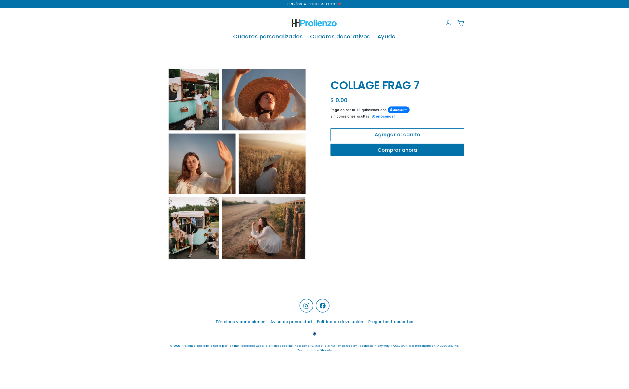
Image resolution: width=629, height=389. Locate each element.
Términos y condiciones (240, 322)
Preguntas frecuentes (391, 322)
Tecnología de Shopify (314, 350)
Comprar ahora (397, 150)
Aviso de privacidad (291, 322)
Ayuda (386, 36)
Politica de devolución (340, 322)
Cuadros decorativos (340, 36)
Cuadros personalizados (268, 36)
